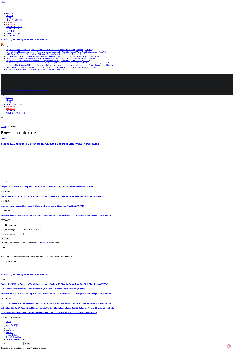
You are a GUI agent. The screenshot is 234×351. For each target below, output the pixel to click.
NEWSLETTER (12, 29)
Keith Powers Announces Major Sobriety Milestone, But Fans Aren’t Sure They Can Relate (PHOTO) (45, 54)
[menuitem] (119, 322)
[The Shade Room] (23, 86)
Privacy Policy (45, 243)
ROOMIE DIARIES (14, 27)
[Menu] (2, 42)
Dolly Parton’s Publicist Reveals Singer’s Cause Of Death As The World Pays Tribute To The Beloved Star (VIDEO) (51, 67)
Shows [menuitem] (8, 328)
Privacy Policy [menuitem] (11, 335)
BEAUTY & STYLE (14, 20)
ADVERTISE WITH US (15, 33)
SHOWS (9, 13)
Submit (27, 344)
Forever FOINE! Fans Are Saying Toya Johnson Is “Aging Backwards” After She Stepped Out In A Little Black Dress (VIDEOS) (56, 52)
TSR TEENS (11, 22)
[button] (5, 2)
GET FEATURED (13, 35)
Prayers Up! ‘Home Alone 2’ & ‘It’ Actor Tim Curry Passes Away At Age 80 (35, 69)
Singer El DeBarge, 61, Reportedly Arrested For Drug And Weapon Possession (50, 143)
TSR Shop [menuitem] (10, 333)
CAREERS (10, 31)
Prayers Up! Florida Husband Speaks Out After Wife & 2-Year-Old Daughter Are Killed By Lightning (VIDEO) (49, 50)
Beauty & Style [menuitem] (12, 326)
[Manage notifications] (229, 346)
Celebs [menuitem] (8, 322)
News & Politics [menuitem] (12, 324)
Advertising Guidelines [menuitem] (15, 339)
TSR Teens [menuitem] (10, 330)
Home (3, 127)
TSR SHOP (10, 24)
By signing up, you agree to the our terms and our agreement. (30, 243)
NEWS (8, 18)
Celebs (3, 138)
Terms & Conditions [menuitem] (13, 337)
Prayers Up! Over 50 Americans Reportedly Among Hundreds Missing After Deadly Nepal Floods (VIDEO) (48, 61)
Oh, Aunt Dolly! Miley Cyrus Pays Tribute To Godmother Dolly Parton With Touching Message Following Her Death (51, 58)
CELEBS (9, 16)
